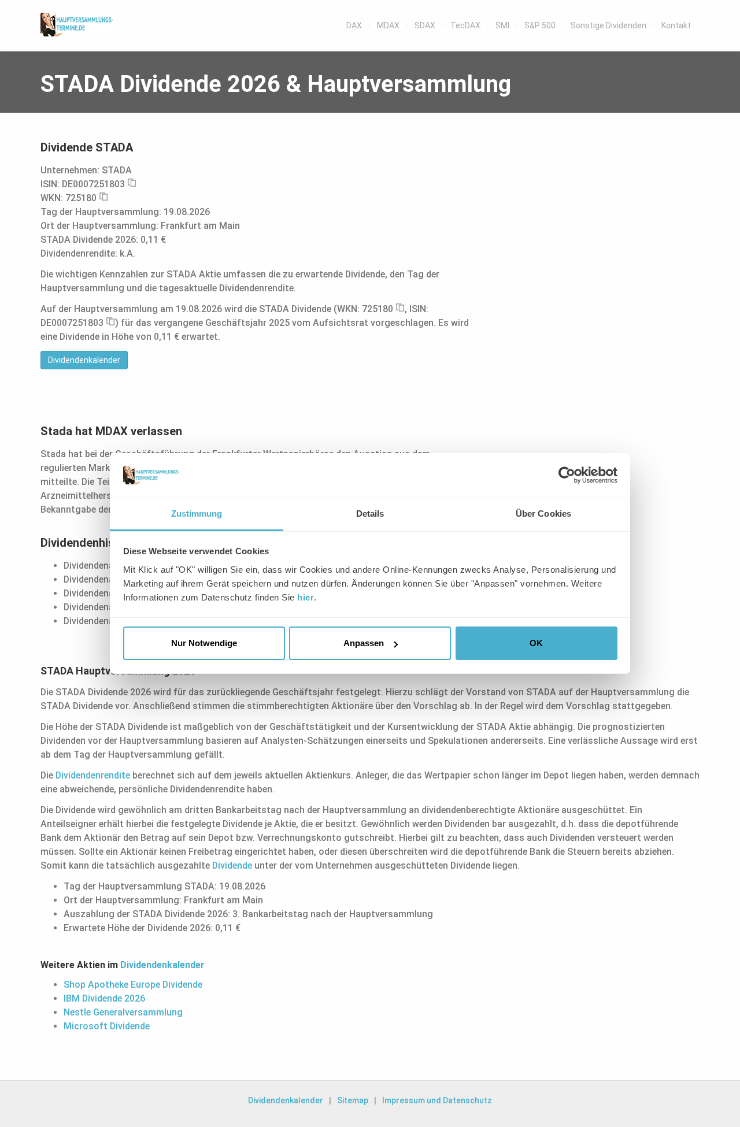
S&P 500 (540, 25)
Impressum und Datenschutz (437, 1100)
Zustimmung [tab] (197, 513)
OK (536, 643)
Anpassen (363, 643)
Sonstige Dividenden (608, 25)
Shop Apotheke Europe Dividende (133, 984)
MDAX (388, 25)
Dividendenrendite (93, 775)
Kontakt (676, 25)
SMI (502, 25)
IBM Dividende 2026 (104, 998)
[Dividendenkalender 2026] (77, 24)
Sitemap (352, 1100)
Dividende (232, 865)
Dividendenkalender (84, 360)
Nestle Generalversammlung (123, 1012)
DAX (354, 25)
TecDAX (465, 25)
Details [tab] (370, 513)
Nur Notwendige (204, 643)
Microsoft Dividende (107, 1026)
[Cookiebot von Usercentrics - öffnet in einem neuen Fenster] (566, 475)
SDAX (425, 25)
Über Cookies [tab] (543, 513)
